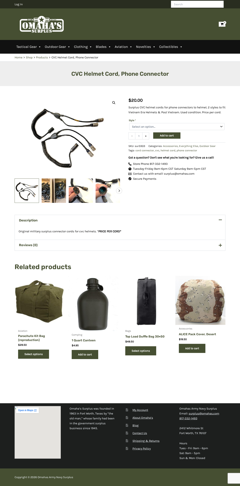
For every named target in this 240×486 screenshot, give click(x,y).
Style (132, 120)
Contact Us (139, 433)
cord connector (144, 150)
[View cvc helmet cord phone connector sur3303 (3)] (108, 190)
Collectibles (168, 47)
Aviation (121, 47)
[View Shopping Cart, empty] (222, 24)
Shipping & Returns (146, 441)
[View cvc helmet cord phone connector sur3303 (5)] (54, 190)
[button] (114, 103)
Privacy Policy (141, 448)
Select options (33, 354)
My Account (140, 410)
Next (119, 190)
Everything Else (188, 146)
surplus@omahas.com (204, 413)
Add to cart (167, 135)
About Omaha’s (142, 417)
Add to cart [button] (85, 354)
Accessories (170, 146)
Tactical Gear (26, 47)
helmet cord (168, 150)
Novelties (143, 47)
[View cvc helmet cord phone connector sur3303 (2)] (81, 190)
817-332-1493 (188, 418)
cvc (157, 150)
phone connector (187, 150)
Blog (135, 425)
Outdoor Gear (55, 47)
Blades (101, 47)
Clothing (81, 47)
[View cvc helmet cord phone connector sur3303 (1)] (27, 190)
